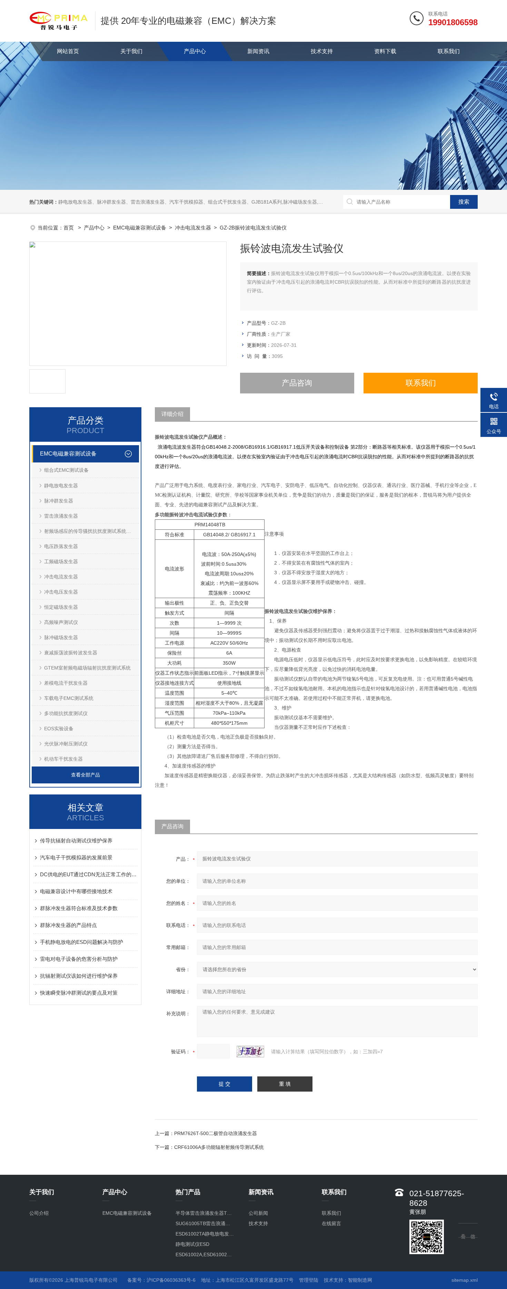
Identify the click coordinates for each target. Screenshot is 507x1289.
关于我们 (131, 51)
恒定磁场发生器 (61, 607)
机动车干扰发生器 (63, 759)
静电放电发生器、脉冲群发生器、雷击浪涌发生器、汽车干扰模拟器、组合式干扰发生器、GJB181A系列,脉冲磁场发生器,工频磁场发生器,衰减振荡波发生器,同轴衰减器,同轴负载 (248, 202)
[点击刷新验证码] (250, 1051)
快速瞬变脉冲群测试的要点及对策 (79, 993)
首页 (69, 228)
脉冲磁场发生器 (61, 637)
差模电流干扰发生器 (66, 683)
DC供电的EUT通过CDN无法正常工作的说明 (89, 874)
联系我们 (449, 51)
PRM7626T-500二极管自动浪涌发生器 (215, 1133)
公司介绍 (39, 1213)
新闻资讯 (258, 51)
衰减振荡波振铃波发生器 (70, 652)
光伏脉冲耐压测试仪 (66, 743)
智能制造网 (360, 1280)
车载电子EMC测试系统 (68, 698)
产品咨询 (297, 383)
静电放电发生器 (61, 485)
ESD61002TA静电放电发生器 (205, 1234)
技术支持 (322, 51)
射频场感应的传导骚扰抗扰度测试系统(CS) (90, 531)
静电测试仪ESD (192, 1244)
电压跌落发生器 (61, 546)
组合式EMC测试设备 (66, 470)
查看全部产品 (85, 775)
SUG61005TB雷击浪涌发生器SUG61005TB (205, 1223)
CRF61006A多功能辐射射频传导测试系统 (219, 1147)
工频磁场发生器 (61, 561)
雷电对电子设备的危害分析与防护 (79, 959)
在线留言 (331, 1223)
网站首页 (68, 51)
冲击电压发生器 (61, 592)
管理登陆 (308, 1280)
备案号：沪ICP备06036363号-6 (161, 1280)
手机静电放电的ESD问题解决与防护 (81, 942)
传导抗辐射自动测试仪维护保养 (76, 840)
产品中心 (195, 51)
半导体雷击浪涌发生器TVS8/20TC (205, 1213)
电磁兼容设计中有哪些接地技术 (76, 891)
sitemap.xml (464, 1280)
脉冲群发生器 (58, 501)
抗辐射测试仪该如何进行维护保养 (79, 976)
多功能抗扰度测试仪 (66, 713)
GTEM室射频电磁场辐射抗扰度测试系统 (87, 668)
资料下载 (385, 51)
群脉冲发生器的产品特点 (68, 925)
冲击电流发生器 (193, 228)
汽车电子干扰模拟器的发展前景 (76, 857)
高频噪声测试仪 (61, 622)
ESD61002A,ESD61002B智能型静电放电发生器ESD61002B (205, 1254)
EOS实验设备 (58, 728)
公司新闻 (258, 1213)
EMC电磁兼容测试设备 (139, 228)
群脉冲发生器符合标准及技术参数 (79, 908)
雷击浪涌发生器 (61, 516)
